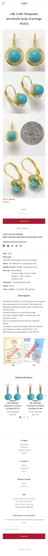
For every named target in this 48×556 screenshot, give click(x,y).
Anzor (24, 483)
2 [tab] (24, 417)
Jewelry (24, 465)
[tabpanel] (12, 399)
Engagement (24, 445)
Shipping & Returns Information (15, 242)
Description (24, 295)
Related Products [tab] (24, 377)
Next (45, 395)
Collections (24, 468)
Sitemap (24, 453)
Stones (24, 471)
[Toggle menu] (3, 3)
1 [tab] (20, 417)
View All (24, 486)
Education (24, 447)
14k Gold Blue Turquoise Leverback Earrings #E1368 (35, 406)
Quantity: (24, 209)
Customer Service (24, 450)
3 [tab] (28, 417)
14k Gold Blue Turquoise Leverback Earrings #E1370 (13, 406)
